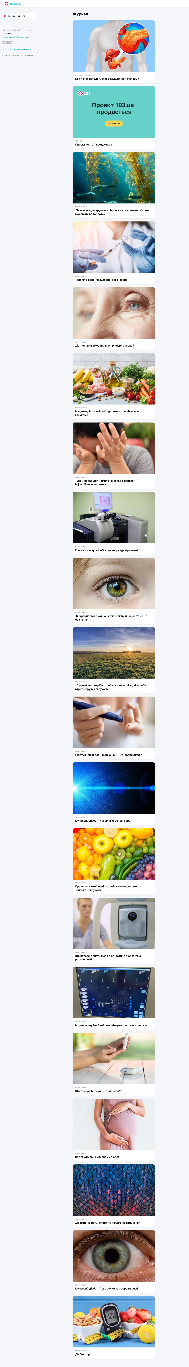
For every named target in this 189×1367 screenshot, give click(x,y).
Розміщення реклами (22, 30)
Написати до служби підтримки (15, 37)
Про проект (7, 30)
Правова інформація (10, 33)
